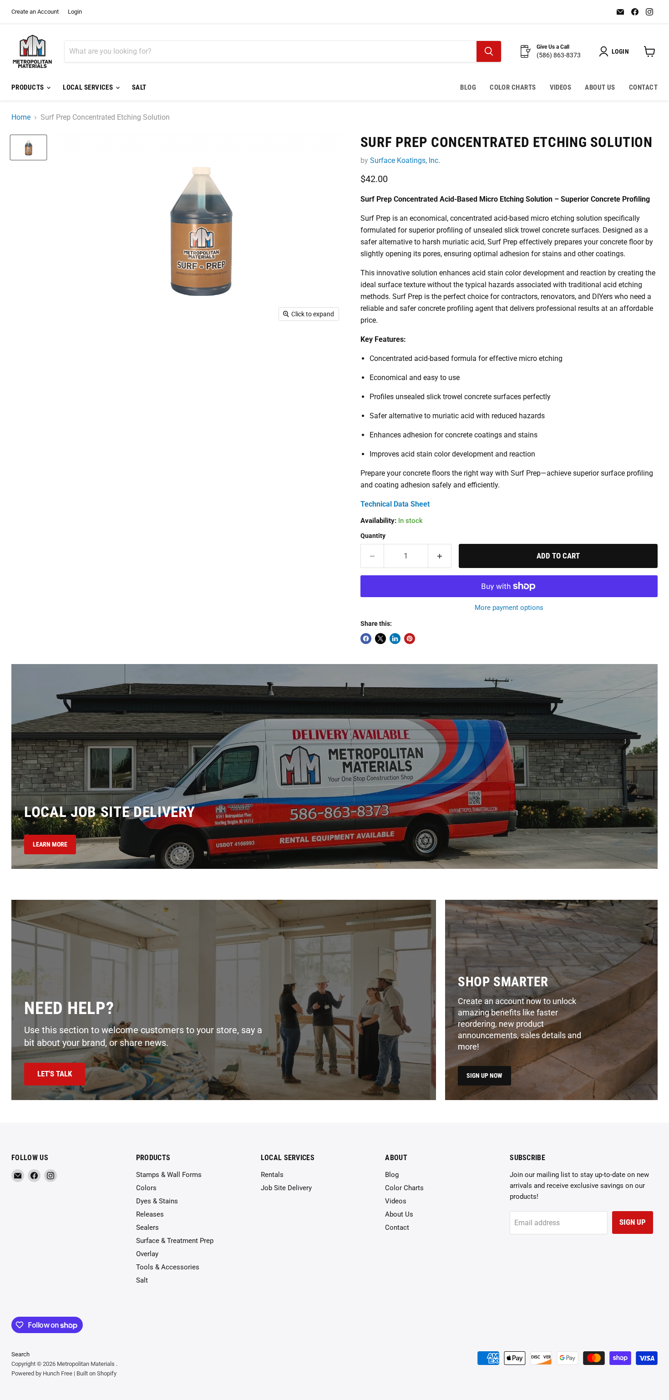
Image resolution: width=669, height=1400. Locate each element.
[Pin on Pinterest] (409, 638)
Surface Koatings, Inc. (405, 160)
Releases (150, 1214)
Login (75, 12)
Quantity (372, 535)
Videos (561, 87)
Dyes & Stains (157, 1201)
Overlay (147, 1254)
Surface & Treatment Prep (174, 1241)
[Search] (488, 51)
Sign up (632, 1222)
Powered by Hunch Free (41, 1373)
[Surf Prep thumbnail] (28, 147)
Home (20, 117)
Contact (643, 87)
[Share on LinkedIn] (395, 638)
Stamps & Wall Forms (169, 1175)
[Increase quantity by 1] (439, 556)
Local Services (89, 87)
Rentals (272, 1175)
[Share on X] (380, 638)
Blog (468, 87)
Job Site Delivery (286, 1188)
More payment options (509, 608)
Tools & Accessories (167, 1267)
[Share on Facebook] (365, 638)
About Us (600, 87)
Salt (139, 87)
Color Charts (513, 87)
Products (28, 87)
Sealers (147, 1227)
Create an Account (35, 12)
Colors (146, 1188)
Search (20, 1354)
